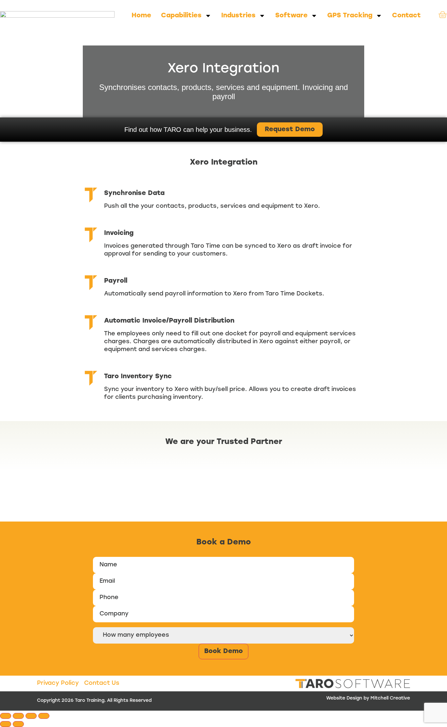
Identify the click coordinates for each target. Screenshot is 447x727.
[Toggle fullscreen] (18, 716)
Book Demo (223, 651)
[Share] (31, 716)
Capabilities (181, 15)
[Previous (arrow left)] (5, 724)
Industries (238, 15)
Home (141, 15)
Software (291, 15)
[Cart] (442, 14)
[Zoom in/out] (5, 716)
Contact (406, 15)
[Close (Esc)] (43, 716)
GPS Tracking (349, 15)
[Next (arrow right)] (18, 724)
